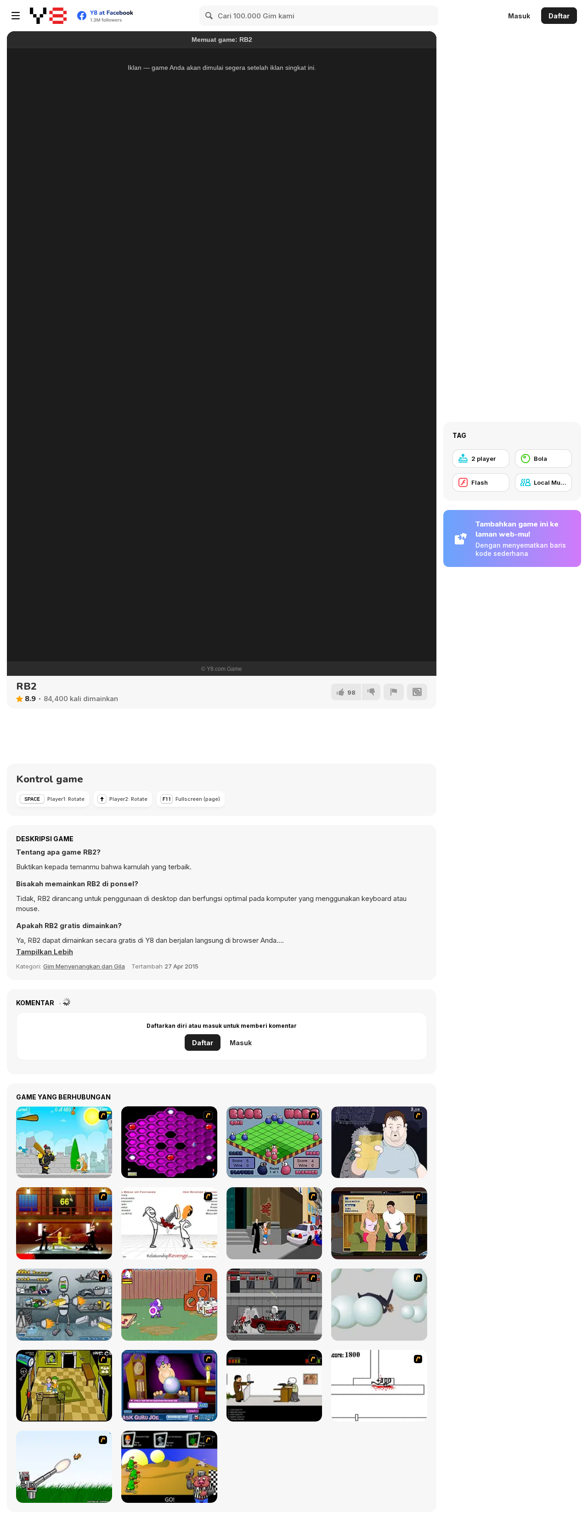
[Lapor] (394, 692)
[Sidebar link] (15, 15)
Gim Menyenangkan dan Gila (84, 966)
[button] (44, 952)
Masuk (519, 16)
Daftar (559, 16)
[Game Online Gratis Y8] (48, 15)
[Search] (209, 16)
